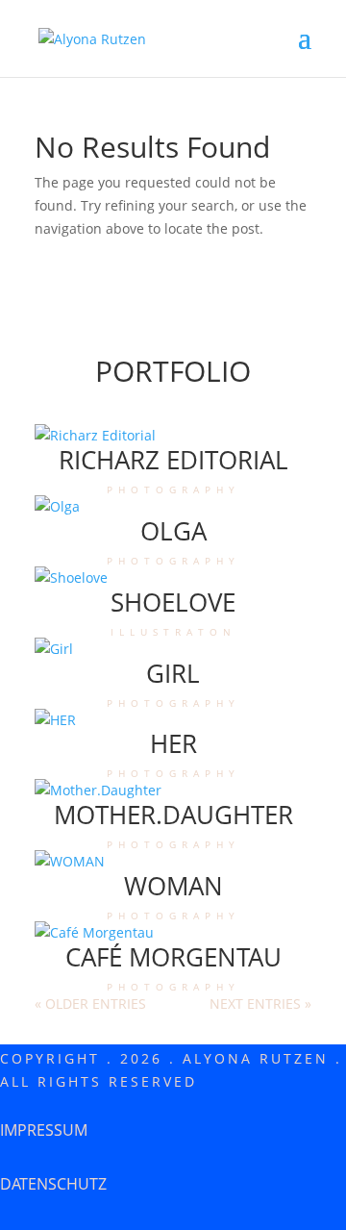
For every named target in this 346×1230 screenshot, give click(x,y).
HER (173, 743)
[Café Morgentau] (173, 932)
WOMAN (173, 885)
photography (173, 488)
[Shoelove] (173, 578)
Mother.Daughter (173, 814)
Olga (173, 531)
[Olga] (173, 506)
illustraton (173, 630)
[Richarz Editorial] (173, 435)
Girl (173, 673)
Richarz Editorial (173, 459)
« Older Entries (90, 1003)
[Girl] (173, 649)
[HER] (173, 720)
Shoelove (173, 602)
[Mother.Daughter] (173, 790)
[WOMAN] (173, 861)
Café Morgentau (173, 957)
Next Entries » (260, 1003)
